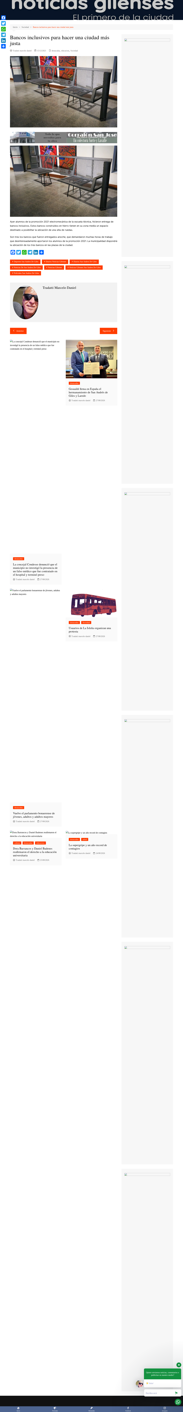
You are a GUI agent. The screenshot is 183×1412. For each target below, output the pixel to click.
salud (85, 839)
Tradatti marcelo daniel (22, 51)
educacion (65, 51)
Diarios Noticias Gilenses (56, 262)
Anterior (20, 331)
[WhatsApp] (3, 29)
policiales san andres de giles (26, 273)
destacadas (56, 51)
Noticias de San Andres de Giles (27, 267)
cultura (17, 843)
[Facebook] (3, 18)
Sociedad (74, 51)
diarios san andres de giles (85, 262)
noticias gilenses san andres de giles (85, 267)
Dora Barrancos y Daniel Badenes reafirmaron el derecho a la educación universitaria (35, 851)
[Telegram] (3, 35)
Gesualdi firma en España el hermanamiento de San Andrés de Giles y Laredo (88, 392)
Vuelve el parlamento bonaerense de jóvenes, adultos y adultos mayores (34, 815)
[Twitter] (3, 23)
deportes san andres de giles (26, 262)
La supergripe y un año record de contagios (88, 846)
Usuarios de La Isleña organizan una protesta (90, 629)
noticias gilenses (55, 267)
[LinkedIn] (3, 40)
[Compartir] (3, 46)
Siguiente (107, 331)
